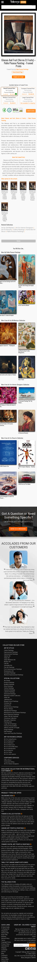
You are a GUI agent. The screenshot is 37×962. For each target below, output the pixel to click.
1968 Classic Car (4, 466)
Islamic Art (7, 656)
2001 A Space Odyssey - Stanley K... (26, 467)
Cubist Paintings (19, 229)
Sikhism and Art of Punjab (11, 727)
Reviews (3, 936)
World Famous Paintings (11, 707)
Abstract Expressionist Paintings (13, 675)
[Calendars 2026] (14, 795)
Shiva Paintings (8, 686)
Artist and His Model (23, 305)
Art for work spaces (10, 754)
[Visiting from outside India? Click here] (11, 771)
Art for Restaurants (10, 748)
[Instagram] (32, 949)
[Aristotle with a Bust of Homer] (8, 364)
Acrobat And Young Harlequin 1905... (26, 286)
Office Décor (7, 760)
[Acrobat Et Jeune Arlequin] (8, 302)
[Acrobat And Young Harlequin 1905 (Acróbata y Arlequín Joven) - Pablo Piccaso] (26, 269)
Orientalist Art (8, 665)
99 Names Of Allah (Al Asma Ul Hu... (8, 405)
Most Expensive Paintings (11, 714)
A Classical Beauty (23, 433)
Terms (3, 940)
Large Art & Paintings (10, 724)
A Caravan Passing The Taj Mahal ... (25, 401)
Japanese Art (8, 699)
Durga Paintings (8, 729)
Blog (2, 953)
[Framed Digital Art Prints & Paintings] (30, 844)
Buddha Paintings (9, 684)
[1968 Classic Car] (8, 452)
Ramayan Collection (10, 720)
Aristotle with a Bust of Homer (8, 375)
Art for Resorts (6, 229)
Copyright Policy (6, 942)
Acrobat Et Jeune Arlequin (7, 315)
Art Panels (7, 680)
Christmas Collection (10, 718)
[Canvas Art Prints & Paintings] (25, 828)
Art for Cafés (8, 752)
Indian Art (7, 658)
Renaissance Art (9, 671)
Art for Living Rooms (10, 739)
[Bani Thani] (26, 367)
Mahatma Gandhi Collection (12, 695)
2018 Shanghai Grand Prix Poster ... (7, 497)
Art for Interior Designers (24, 228)
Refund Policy (5, 938)
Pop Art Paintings (9, 667)
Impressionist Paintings (11, 654)
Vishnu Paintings (9, 688)
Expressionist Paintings (11, 652)
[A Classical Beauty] (26, 420)
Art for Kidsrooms (9, 745)
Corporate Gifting (9, 762)
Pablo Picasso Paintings (15, 231)
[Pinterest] (34, 949)
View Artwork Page (18, 72)
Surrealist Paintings (9, 673)
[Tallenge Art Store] (18, 2)
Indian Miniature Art (9, 660)
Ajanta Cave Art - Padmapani (7, 345)
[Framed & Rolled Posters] (21, 813)
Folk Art (6, 663)
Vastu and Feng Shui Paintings (13, 733)
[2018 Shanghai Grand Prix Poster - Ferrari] (8, 483)
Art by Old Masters (7, 228)
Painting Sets (8, 722)
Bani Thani (21, 379)
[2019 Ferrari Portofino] (26, 477)
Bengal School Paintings (11, 701)
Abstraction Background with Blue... (8, 282)
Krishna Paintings (9, 682)
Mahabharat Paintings (10, 710)
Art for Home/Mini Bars (11, 746)
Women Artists (8, 709)
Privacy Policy (5, 944)
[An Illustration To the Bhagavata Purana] (26, 336)
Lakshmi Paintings (9, 692)
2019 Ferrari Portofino (24, 484)
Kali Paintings (8, 731)
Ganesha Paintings (9, 690)
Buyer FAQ (4, 934)
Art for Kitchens (8, 743)
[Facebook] (29, 949)
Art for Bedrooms (9, 741)
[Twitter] (26, 949)
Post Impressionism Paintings (13, 669)
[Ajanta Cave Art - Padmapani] (8, 333)
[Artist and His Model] (26, 297)
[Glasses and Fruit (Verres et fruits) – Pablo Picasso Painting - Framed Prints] (18, 34)
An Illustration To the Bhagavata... (24, 351)
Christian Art (7, 703)
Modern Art (7, 661)
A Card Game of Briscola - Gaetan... (6, 424)
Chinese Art (7, 705)
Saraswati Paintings (10, 694)
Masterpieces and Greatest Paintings (15, 712)
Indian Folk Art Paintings (11, 716)
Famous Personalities (10, 726)
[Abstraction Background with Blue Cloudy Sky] (8, 267)
